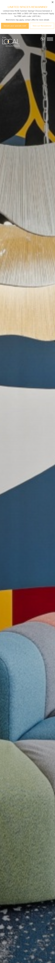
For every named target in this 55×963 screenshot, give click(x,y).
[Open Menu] (50, 39)
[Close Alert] (52, 3)
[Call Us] (42, 39)
